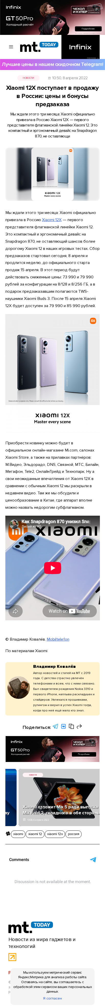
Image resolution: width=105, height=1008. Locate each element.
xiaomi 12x (55, 834)
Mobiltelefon (58, 639)
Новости (28, 78)
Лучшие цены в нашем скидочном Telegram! (52, 64)
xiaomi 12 (35, 834)
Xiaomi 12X (52, 219)
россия (73, 834)
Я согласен (52, 998)
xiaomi (18, 834)
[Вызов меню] (11, 47)
